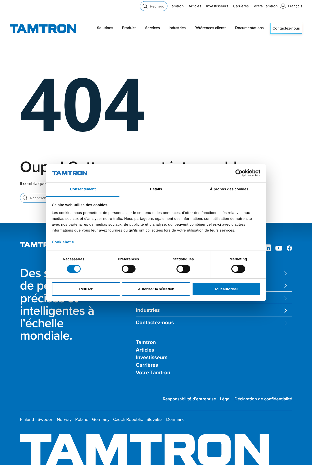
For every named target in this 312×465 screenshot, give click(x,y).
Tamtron (177, 6)
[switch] (129, 269)
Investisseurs (217, 6)
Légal (225, 399)
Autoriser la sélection (156, 289)
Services (152, 27)
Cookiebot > (63, 242)
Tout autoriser (226, 289)
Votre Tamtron (266, 6)
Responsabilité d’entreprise (189, 399)
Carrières (241, 6)
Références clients (210, 27)
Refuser (86, 289)
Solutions (105, 27)
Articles (195, 6)
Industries (177, 27)
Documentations (249, 27)
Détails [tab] (156, 189)
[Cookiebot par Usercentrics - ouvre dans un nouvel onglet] (239, 173)
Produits (129, 27)
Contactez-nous (286, 28)
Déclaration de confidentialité (263, 399)
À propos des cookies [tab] (229, 189)
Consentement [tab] (83, 189)
